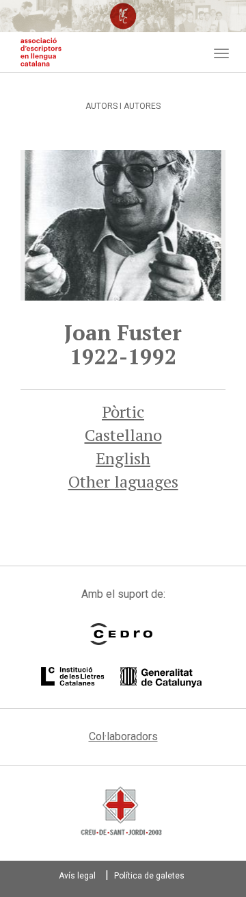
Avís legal (77, 876)
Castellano (123, 435)
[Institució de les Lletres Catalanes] (121, 677)
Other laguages (123, 481)
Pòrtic (123, 411)
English (123, 458)
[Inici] (41, 52)
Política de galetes (149, 876)
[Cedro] (121, 634)
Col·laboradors (123, 736)
